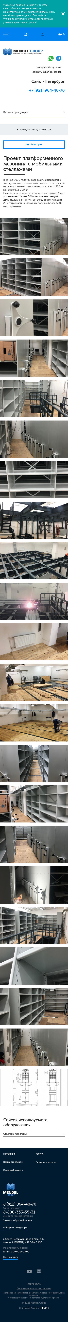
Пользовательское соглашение (34, 1288)
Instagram (39, 1271)
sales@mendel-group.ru (48, 67)
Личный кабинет (42, 34)
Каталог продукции (15, 112)
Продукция (9, 1153)
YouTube (29, 1271)
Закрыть (63, 13)
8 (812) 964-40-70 (19, 1204)
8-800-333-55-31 (19, 1212)
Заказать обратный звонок (47, 72)
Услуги (39, 1153)
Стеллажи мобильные (15, 1134)
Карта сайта (34, 1284)
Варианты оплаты (13, 1162)
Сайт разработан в (29, 1308)
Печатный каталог (13, 1170)
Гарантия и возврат (46, 1162)
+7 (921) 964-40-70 (47, 90)
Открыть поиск (25, 34)
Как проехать (10, 1257)
